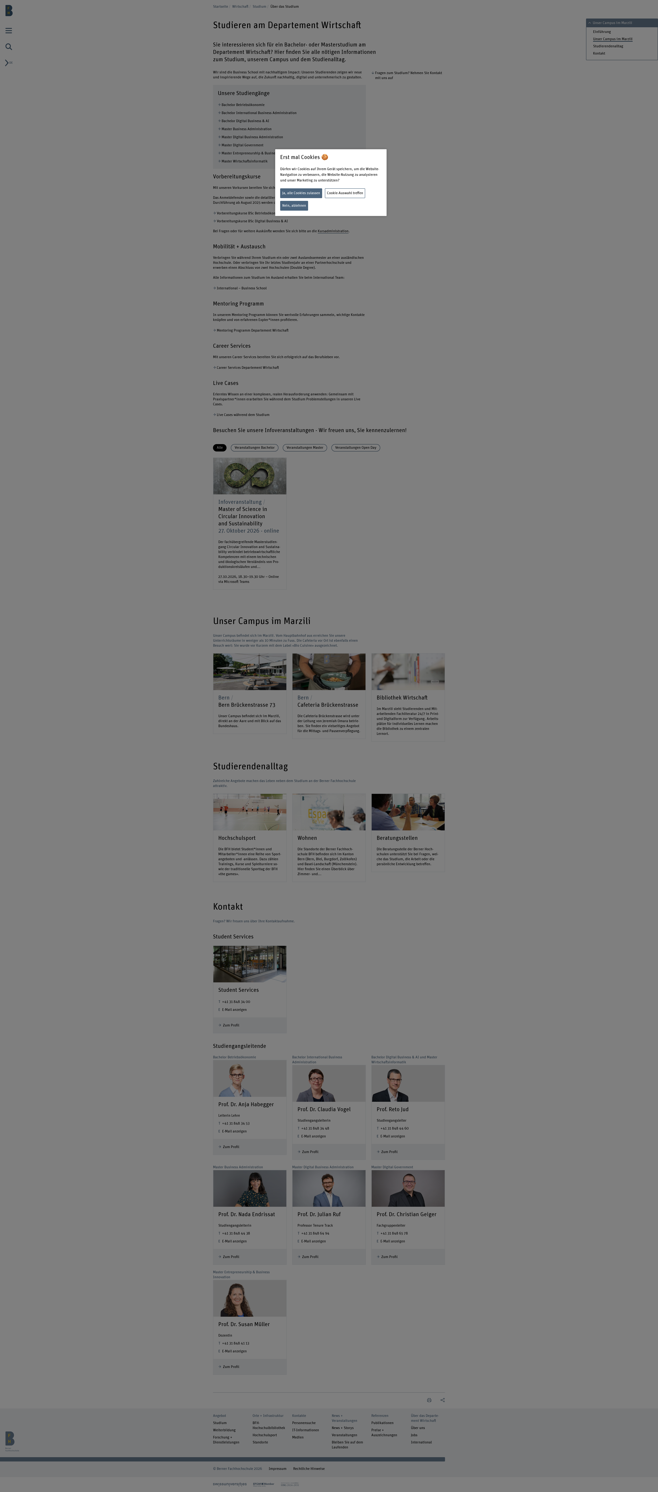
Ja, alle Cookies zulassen (301, 193)
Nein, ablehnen (294, 206)
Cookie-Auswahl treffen (345, 193)
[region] (331, 182)
